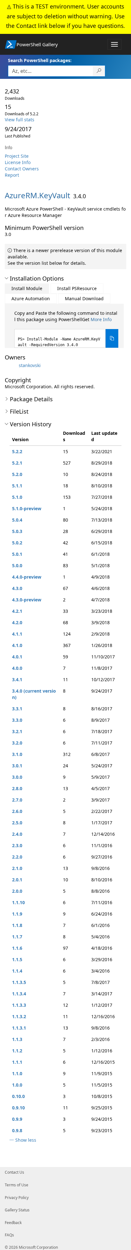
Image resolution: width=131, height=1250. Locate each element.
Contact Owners (22, 169)
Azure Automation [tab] (30, 298)
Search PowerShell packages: (40, 60)
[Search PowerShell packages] (99, 71)
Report (12, 175)
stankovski (30, 365)
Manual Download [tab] (84, 298)
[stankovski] (11, 365)
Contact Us (14, 1172)
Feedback (13, 1222)
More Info (101, 319)
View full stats (19, 120)
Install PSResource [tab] (77, 288)
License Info (18, 162)
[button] (6, 278)
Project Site (17, 156)
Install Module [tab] (26, 288)
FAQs (9, 1235)
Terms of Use (16, 1185)
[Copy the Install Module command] (112, 338)
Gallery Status (17, 1210)
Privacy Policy (17, 1197)
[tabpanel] (66, 329)
